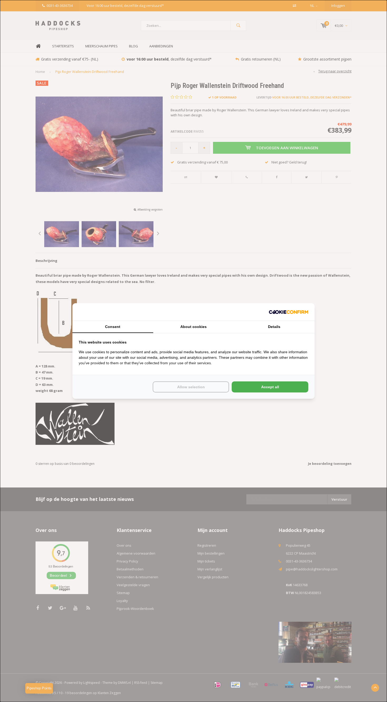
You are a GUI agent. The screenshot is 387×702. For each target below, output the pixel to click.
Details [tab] (274, 327)
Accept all (270, 387)
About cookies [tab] (193, 327)
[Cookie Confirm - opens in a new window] (288, 312)
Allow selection (191, 387)
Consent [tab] (112, 327)
